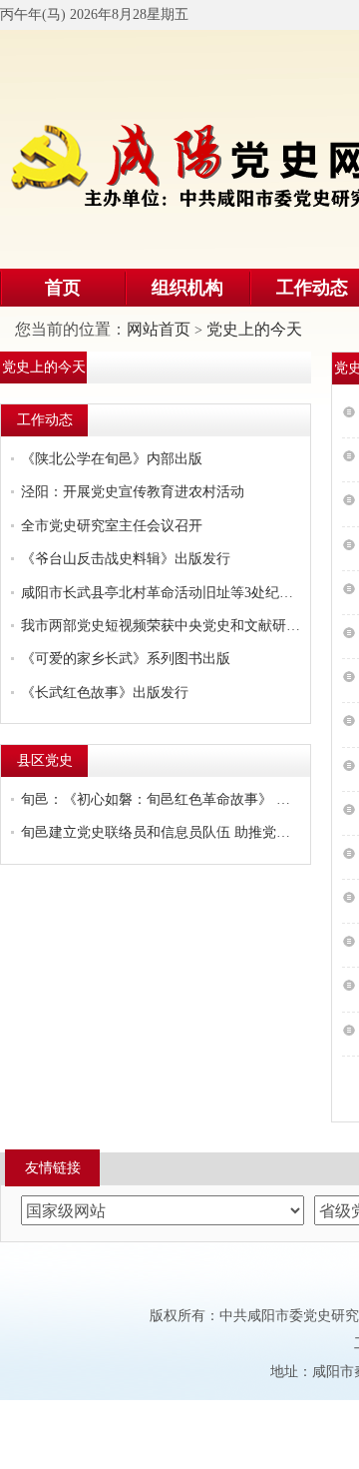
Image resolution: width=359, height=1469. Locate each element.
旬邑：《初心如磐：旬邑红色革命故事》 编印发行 (160, 799)
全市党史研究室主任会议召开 (111, 525)
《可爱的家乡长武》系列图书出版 (125, 658)
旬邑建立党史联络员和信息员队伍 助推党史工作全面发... (160, 832)
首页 (63, 288)
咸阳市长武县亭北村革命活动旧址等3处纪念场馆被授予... (160, 592)
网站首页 (158, 329)
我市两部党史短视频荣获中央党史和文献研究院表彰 (160, 625)
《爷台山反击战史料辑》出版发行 (125, 558)
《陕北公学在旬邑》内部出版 (111, 458)
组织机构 (187, 288)
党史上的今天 (254, 329)
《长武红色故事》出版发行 (104, 692)
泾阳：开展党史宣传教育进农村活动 (132, 491)
